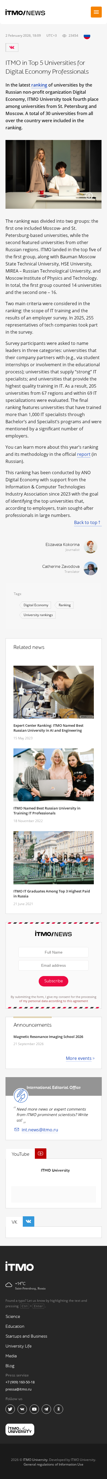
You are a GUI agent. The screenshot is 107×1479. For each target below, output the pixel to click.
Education (14, 1326)
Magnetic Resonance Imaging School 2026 (48, 1036)
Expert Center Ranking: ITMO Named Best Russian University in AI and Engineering (48, 728)
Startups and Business (26, 1336)
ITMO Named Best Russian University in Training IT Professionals (46, 811)
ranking (39, 85)
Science (12, 1316)
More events (79, 1058)
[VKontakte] (12, 47)
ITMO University (55, 1170)
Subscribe (53, 981)
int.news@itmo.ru (40, 1130)
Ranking (65, 605)
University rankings (38, 615)
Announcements (32, 1025)
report (84, 454)
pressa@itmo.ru (18, 1389)
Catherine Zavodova (61, 566)
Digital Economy (36, 605)
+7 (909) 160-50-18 (20, 1382)
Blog (10, 1366)
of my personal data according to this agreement (53, 1001)
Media (11, 1356)
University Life (18, 1346)
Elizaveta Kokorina (63, 544)
